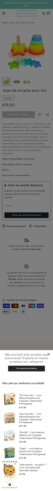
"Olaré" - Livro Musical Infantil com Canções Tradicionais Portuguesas (32, 451)
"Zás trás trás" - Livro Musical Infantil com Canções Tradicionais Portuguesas (30, 418)
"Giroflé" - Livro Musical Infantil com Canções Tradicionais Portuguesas (32, 435)
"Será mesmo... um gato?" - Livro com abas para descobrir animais (33, 467)
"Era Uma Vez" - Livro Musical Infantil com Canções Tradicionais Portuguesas (30, 399)
